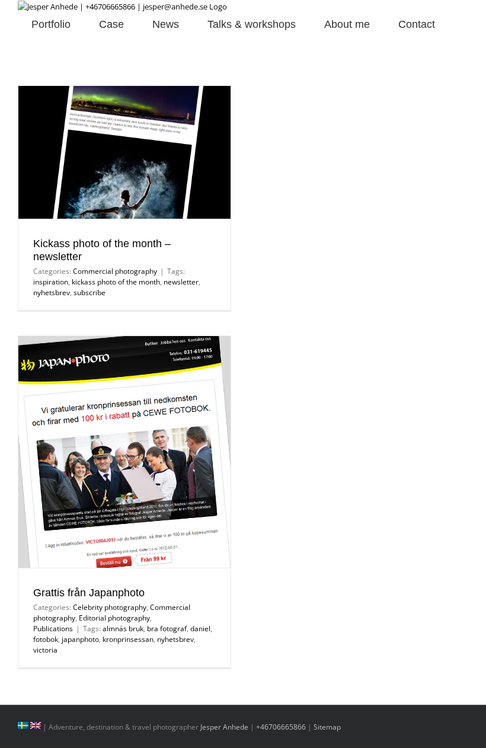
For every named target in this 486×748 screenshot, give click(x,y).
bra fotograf (167, 629)
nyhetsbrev (51, 292)
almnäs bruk (123, 629)
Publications (53, 629)
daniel (200, 629)
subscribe (89, 292)
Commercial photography (115, 271)
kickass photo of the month (116, 282)
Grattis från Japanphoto (89, 593)
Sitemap (327, 727)
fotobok (45, 639)
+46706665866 (281, 727)
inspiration (50, 282)
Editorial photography (114, 618)
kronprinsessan (128, 639)
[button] (22, 43)
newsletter (181, 282)
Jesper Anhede (224, 727)
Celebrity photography (109, 607)
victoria (45, 650)
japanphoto (80, 639)
